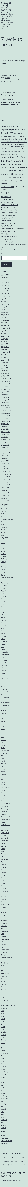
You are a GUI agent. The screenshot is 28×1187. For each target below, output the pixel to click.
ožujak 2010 (5, 370)
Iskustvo (4, 665)
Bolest (3, 543)
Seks (2, 968)
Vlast (2, 1085)
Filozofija (4, 617)
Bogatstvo (4, 538)
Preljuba (3, 907)
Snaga (3, 995)
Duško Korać (5, 139)
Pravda (3, 902)
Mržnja (3, 777)
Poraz (3, 880)
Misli (2, 758)
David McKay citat (7, 226)
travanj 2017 (5, 275)
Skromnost (4, 976)
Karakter (4, 689)
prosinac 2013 (5, 323)
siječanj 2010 (5, 376)
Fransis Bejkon (15, 146)
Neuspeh (4, 814)
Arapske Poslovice (7, 519)
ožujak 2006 (5, 498)
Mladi (3, 761)
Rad (14, 80)
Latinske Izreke (6, 716)
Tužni (3, 1064)
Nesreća (4, 811)
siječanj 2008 (5, 439)
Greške (3, 631)
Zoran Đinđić (7, 187)
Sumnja (3, 1040)
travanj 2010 (5, 368)
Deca (3, 580)
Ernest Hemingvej (12, 144)
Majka (3, 745)
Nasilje (3, 795)
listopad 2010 (5, 352)
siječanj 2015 (5, 288)
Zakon (3, 1101)
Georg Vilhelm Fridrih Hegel (13, 149)
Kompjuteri (4, 700)
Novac (3, 822)
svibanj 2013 (5, 341)
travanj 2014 (5, 312)
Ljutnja (3, 740)
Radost (3, 936)
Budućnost (4, 559)
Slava (3, 981)
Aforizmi (4, 508)
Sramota (4, 1008)
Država (3, 604)
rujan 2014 (4, 299)
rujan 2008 (4, 418)
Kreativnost (5, 705)
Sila (2, 971)
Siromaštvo (5, 973)
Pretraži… (4, 254)
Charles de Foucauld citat (9, 205)
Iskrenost (4, 660)
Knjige (3, 694)
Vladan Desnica (22, 184)
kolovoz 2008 (5, 421)
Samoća (3, 955)
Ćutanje (3, 575)
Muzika (3, 785)
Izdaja (3, 673)
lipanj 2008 (4, 426)
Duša (2, 609)
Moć (2, 766)
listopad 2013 (5, 328)
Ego (2, 612)
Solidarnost (5, 1000)
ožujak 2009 (5, 402)
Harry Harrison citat (7, 218)
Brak (2, 548)
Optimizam (4, 840)
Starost (3, 1021)
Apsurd (3, 516)
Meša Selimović (18, 174)
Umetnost (4, 1072)
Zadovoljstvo (5, 1096)
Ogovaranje (5, 833)
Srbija (3, 1013)
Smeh (3, 987)
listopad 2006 (5, 479)
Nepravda (4, 806)
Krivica (3, 710)
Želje (2, 1112)
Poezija (3, 864)
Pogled (3, 867)
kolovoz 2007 (5, 453)
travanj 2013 (5, 344)
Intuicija (3, 657)
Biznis (3, 532)
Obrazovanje (5, 825)
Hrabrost (4, 636)
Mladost (3, 763)
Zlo (2, 1122)
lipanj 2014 (4, 307)
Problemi (4, 920)
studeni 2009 (5, 381)
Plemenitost (5, 859)
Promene (4, 923)
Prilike (3, 915)
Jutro (3, 684)
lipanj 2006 (4, 490)
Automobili (4, 527)
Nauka (3, 798)
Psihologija (4, 928)
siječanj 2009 (5, 408)
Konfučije (6, 164)
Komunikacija (5, 702)
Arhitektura (5, 522)
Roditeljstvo (5, 949)
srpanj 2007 (5, 455)
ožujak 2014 (5, 315)
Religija (3, 944)
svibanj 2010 (5, 365)
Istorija (3, 670)
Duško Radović (17, 139)
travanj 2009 (5, 400)
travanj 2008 (5, 432)
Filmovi (3, 615)
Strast (3, 1029)
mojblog (7, 78)
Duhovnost (4, 607)
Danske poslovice (7, 577)
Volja (2, 1090)
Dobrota (4, 591)
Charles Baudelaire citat (9, 212)
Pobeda (3, 862)
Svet (2, 1048)
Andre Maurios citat (7, 242)
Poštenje (4, 888)
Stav (2, 1024)
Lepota (3, 724)
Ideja (2, 647)
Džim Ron (4, 141)
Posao (3, 886)
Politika (3, 872)
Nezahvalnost (5, 819)
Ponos (3, 878)
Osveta (3, 846)
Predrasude (5, 904)
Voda (3, 1088)
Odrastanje (4, 830)
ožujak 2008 (5, 434)
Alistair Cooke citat (7, 234)
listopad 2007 (5, 447)
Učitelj (3, 1069)
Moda (3, 769)
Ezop (21, 144)
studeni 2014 (5, 293)
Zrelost (3, 1128)
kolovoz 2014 (5, 301)
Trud (2, 1058)
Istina (3, 668)
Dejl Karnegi (22, 136)
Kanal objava (5, 1138)
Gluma (3, 623)
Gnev (3, 628)
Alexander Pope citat (8, 223)
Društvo (3, 601)
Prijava (3, 1135)
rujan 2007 (4, 450)
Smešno (3, 989)
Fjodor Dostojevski (5, 146)
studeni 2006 (5, 477)
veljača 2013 (5, 349)
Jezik (3, 681)
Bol (2, 540)
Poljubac (4, 875)
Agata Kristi (4, 124)
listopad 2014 (5, 296)
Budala (3, 554)
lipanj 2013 (4, 339)
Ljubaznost (4, 732)
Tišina (3, 1056)
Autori (3, 530)
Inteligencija (5, 654)
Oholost (3, 835)
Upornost (4, 1074)
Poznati (3, 899)
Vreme (3, 1093)
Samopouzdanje (6, 957)
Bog (2, 535)
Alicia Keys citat (6, 197)
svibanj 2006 (5, 493)
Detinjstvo (4, 585)
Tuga (2, 1061)
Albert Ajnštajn (14, 124)
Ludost (3, 742)
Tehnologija (5, 1053)
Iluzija (3, 649)
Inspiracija (4, 652)
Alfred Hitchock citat (8, 207)
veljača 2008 (5, 437)
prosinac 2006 (6, 474)
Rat (2, 941)
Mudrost (4, 779)
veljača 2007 (5, 469)
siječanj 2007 (5, 471)
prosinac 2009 (6, 378)
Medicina (4, 753)
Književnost (5, 697)
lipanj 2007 (4, 458)
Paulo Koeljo (15, 181)
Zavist (3, 1106)
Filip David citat (6, 220)
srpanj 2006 (5, 487)
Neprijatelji (4, 809)
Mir (2, 755)
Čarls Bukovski (19, 186)
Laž (2, 718)
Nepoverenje (5, 803)
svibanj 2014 (5, 309)
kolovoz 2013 (5, 333)
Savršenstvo (5, 963)
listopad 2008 (5, 416)
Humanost (4, 641)
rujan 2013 (4, 331)
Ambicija (4, 514)
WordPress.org (6, 1143)
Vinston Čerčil (14, 184)
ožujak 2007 (5, 466)
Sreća (3, 1019)
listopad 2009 (5, 384)
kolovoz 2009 (5, 389)
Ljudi (2, 737)
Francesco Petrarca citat (9, 210)
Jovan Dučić (15, 161)
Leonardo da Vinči (10, 167)
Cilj (2, 564)
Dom (2, 593)
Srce (2, 1016)
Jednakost (4, 678)
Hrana (3, 639)
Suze (2, 1045)
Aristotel (11, 126)
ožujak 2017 (5, 277)
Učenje (3, 1066)
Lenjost (3, 721)
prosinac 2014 (5, 291)
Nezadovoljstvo (6, 817)
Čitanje (3, 567)
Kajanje (3, 686)
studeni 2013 (5, 325)
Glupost (3, 625)
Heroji (3, 633)
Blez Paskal (18, 133)
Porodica (4, 883)
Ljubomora (4, 734)
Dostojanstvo (5, 599)
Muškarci (4, 782)
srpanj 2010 (5, 360)
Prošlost (4, 926)
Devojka (3, 588)
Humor (3, 644)
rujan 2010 (4, 354)
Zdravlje (3, 1109)
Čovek (3, 569)
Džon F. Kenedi (12, 141)
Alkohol (3, 511)
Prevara (3, 910)
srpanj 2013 (5, 336)
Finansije (4, 620)
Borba (3, 546)
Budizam (4, 556)
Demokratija (5, 583)
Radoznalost (5, 939)
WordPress (16, 1180)
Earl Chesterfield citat (8, 215)
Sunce (3, 1043)
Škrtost (3, 979)
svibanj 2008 (5, 429)
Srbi (2, 1011)
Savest (3, 960)
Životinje (4, 1120)
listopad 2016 (5, 280)
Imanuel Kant (4, 154)
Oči (2, 827)
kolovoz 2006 (5, 485)
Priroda (3, 918)
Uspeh (3, 1077)
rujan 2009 (4, 386)
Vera (2, 1080)
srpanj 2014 (5, 304)
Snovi (3, 997)
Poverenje (4, 894)
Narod (3, 793)
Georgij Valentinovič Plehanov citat (12, 228)
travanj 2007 (5, 463)
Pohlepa (3, 870)
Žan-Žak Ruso (11, 82)
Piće (2, 856)
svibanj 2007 (5, 461)
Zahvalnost (4, 1098)
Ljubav (3, 729)
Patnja (3, 851)
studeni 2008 (5, 413)
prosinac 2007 (6, 442)
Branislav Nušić (7, 136)
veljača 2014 (5, 317)
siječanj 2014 (5, 320)
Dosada (3, 596)
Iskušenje (4, 662)
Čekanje (3, 562)
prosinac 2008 (6, 410)
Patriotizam (5, 854)
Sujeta (3, 1037)
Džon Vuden (21, 141)
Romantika (4, 952)
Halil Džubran (11, 151)
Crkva (3, 572)
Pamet (3, 849)
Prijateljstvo (5, 912)
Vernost (3, 1082)
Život (17, 80)
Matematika (5, 750)
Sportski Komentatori (8, 1005)
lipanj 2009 (4, 394)
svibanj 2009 (5, 397)
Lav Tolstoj (17, 164)
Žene (2, 1114)
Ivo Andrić (14, 154)
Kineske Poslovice (7, 692)
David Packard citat (7, 239)
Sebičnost (4, 965)
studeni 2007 (5, 445)
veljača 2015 (5, 285)
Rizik (2, 947)
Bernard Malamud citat (8, 250)
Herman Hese (21, 151)
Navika (3, 801)
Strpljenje (4, 1032)
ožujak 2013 (5, 347)
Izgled (3, 676)
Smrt (2, 992)
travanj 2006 (5, 495)
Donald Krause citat (7, 199)
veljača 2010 (5, 373)
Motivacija (4, 774)
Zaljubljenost (5, 1104)
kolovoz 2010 (5, 357)
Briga (3, 551)
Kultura (3, 713)
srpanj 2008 (5, 424)
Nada (3, 790)
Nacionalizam (5, 787)
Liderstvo (4, 726)
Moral (3, 771)
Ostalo (3, 843)
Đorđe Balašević (5, 189)
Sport (3, 1003)
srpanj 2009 (5, 392)
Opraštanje (4, 838)
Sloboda (4, 984)
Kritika (3, 708)
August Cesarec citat (8, 231)
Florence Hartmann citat (9, 236)
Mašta (3, 748)
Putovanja (4, 931)
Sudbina (3, 1035)
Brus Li (16, 136)
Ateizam (3, 524)
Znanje (3, 1125)
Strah (3, 1027)
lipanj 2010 (4, 362)
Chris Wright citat (7, 202)
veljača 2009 (5, 405)
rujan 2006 (4, 482)
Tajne (3, 1050)
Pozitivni (4, 896)
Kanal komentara (6, 1141)
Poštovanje (4, 891)
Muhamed (14, 178)
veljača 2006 (5, 501)
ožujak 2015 (5, 283)
